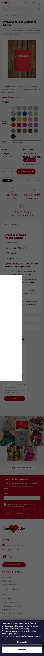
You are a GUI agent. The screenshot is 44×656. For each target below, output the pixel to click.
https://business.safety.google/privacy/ (24, 636)
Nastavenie (22, 642)
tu (28, 628)
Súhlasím (22, 650)
